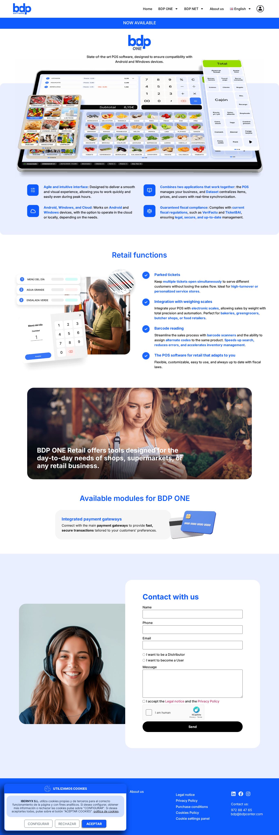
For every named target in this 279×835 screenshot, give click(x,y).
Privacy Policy (208, 701)
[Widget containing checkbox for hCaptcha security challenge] (173, 712)
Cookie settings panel (193, 818)
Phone (148, 622)
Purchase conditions (192, 807)
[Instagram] (249, 793)
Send (193, 727)
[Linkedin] (234, 793)
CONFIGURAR (38, 824)
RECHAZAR (67, 824)
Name (147, 607)
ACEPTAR (94, 824)
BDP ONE (165, 9)
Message (150, 667)
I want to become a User (165, 660)
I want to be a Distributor (165, 654)
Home (147, 9)
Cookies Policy (187, 813)
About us (217, 9)
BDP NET (191, 9)
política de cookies (106, 811)
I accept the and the (182, 701)
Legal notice (174, 701)
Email (147, 638)
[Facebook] (242, 793)
